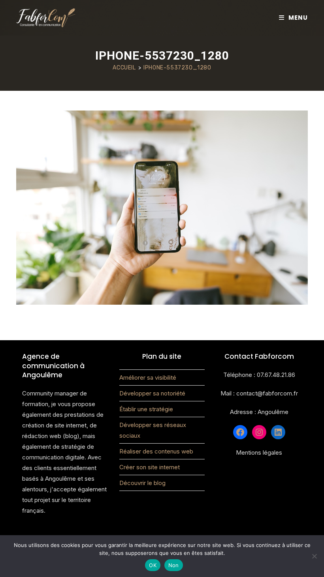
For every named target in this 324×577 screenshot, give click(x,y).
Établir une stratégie (146, 409)
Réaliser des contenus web (156, 451)
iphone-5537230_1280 (177, 67)
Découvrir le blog (142, 483)
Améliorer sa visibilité (147, 377)
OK (152, 565)
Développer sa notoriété (152, 393)
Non (173, 565)
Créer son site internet (149, 467)
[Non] (314, 556)
